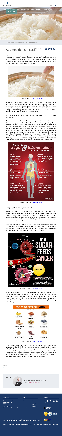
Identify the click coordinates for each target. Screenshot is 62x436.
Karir (33, 400)
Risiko (4, 9)
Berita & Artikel (26, 409)
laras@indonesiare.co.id (34, 382)
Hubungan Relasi (25, 9)
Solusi (24, 403)
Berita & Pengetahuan (37, 9)
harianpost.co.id (37, 98)
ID (55, 5)
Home (8, 42)
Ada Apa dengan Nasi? (32, 42)
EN (58, 5)
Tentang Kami (26, 405)
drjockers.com (37, 202)
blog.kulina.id (37, 341)
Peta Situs (34, 406)
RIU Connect (12, 11)
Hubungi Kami (48, 9)
